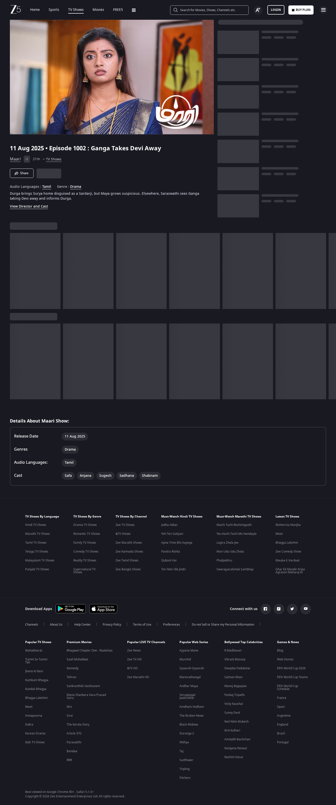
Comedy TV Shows (86, 551)
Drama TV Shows (85, 525)
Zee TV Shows (125, 525)
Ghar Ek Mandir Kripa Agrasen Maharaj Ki (290, 571)
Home (35, 10)
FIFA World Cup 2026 (291, 668)
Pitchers (185, 778)
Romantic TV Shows (86, 534)
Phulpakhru (224, 560)
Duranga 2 (186, 733)
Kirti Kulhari (232, 730)
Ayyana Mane (188, 650)
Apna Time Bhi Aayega (176, 542)
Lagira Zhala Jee (227, 542)
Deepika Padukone (237, 668)
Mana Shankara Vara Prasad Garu (86, 696)
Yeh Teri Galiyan (172, 534)
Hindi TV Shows (35, 525)
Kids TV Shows (35, 742)
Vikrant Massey (234, 659)
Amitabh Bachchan (237, 739)
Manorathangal (190, 677)
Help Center (82, 624)
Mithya (184, 742)
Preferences (171, 624)
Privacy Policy (112, 624)
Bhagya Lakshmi (287, 542)
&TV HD (132, 668)
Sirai (70, 715)
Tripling (184, 769)
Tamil (46, 186)
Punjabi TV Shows (37, 569)
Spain (281, 707)
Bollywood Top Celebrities (243, 642)
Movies (98, 10)
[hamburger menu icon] (323, 10)
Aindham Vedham (191, 707)
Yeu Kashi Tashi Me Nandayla (237, 534)
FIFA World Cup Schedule (287, 687)
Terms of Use (142, 624)
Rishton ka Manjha (288, 525)
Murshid (185, 659)
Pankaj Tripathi (234, 695)
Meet (279, 534)
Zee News (134, 650)
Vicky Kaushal (233, 704)
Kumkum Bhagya (36, 680)
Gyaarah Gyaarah (191, 668)
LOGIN (276, 10)
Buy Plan (303, 10)
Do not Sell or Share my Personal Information (223, 624)
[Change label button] (258, 10)
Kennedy (73, 668)
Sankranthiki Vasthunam (83, 686)
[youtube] (305, 609)
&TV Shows (123, 534)
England (282, 724)
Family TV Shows (84, 542)
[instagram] (279, 609)
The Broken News (191, 715)
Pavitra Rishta (170, 551)
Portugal (283, 742)
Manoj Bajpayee (235, 686)
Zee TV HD (134, 659)
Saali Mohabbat (77, 659)
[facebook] (265, 609)
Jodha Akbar (169, 525)
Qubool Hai (169, 560)
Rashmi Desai (233, 757)
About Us (56, 624)
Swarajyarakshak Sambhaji (235, 569)
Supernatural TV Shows (84, 571)
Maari (15, 159)
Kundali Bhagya (35, 689)
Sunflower (186, 760)
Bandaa (72, 751)
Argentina (284, 715)
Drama (75, 186)
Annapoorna (33, 715)
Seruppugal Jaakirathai (187, 696)
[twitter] (292, 609)
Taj (181, 751)
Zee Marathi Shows (129, 542)
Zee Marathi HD (138, 677)
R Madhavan (232, 650)
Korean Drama (35, 733)
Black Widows (188, 724)
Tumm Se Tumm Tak (36, 661)
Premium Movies (79, 642)
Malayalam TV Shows (39, 560)
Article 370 (74, 733)
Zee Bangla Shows (128, 569)
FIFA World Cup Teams (292, 677)
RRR (69, 760)
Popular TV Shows (38, 642)
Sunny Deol (232, 712)
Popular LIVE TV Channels (146, 642)
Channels (31, 624)
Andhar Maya (188, 686)
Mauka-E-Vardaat (287, 560)
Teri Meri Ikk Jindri (173, 569)
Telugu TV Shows (36, 551)
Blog (280, 650)
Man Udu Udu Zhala (230, 551)
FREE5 (118, 10)
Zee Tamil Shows (127, 560)
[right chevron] (330, 271)
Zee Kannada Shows (129, 551)
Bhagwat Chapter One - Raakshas (90, 650)
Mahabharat (33, 650)
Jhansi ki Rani (34, 671)
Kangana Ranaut (235, 748)
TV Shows (76, 10)
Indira (29, 724)
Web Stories (285, 659)
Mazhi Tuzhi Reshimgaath (234, 525)
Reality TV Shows (84, 560)
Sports (54, 10)
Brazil (281, 733)
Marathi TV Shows (37, 534)
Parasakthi (74, 742)
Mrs (69, 707)
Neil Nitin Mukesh (236, 721)
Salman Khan (233, 677)
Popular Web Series (193, 642)
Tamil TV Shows (35, 542)
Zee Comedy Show (288, 551)
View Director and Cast (29, 206)
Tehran (71, 677)
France (281, 698)
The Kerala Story (78, 724)
